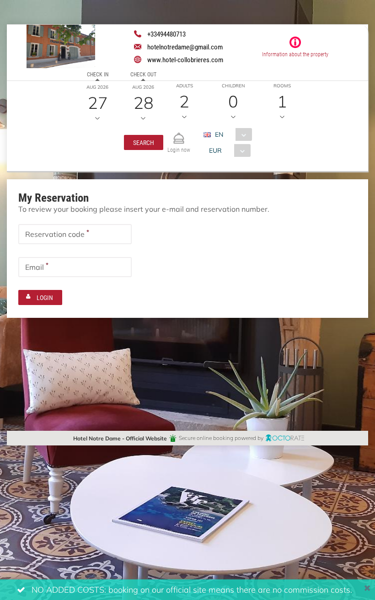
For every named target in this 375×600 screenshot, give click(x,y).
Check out (143, 74)
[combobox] (231, 134)
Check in (97, 74)
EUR (215, 150)
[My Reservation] (178, 134)
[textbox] (75, 234)
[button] (143, 142)
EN (219, 134)
